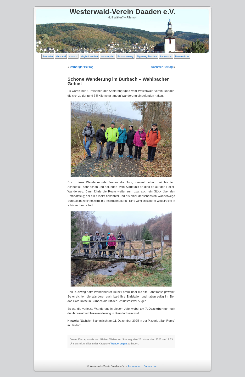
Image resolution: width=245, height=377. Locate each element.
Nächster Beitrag (162, 67)
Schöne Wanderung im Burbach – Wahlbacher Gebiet (118, 81)
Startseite (47, 56)
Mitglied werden (89, 56)
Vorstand (61, 56)
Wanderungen (119, 343)
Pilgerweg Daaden (147, 56)
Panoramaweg (125, 56)
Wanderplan (107, 56)
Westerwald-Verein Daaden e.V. (122, 12)
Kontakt (73, 56)
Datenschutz (182, 56)
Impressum (166, 56)
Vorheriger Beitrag (82, 67)
